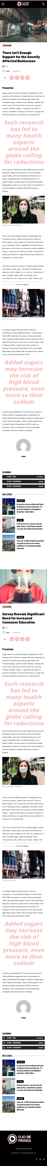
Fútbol (20, 520)
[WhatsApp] (22, 77)
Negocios (21, 501)
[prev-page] (3, 555)
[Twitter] (17, 77)
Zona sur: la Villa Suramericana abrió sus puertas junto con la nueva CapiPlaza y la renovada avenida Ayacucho (30, 544)
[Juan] (4, 71)
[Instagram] (40, 1158)
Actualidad (7, 45)
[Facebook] (11, 77)
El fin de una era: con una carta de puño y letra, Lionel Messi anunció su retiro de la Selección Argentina (29, 526)
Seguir (41, 481)
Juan (7, 71)
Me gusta (40, 477)
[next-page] (7, 555)
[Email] (27, 77)
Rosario (20, 537)
